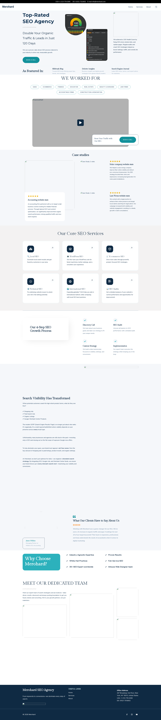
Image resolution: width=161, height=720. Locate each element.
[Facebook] (126, 714)
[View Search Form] (156, 7)
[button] (80, 123)
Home (130, 7)
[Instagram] (131, 714)
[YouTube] (136, 714)
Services (139, 7)
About (148, 7)
